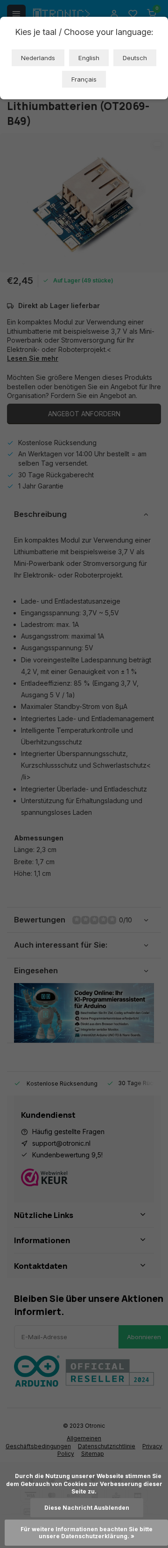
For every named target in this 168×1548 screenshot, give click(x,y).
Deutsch (135, 58)
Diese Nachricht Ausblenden (86, 1507)
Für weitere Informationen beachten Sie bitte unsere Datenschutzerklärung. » (87, 1533)
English (88, 58)
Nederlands (38, 58)
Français (84, 79)
